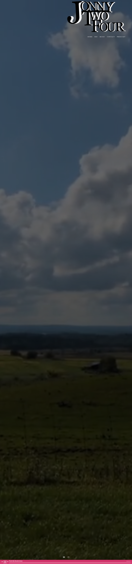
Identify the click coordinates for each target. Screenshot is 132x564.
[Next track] (7, 561)
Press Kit (121, 37)
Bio (96, 37)
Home (90, 37)
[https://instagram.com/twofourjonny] (68, 557)
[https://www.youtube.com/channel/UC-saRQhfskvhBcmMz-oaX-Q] (64, 557)
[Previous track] (2, 561)
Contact (111, 37)
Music (102, 37)
